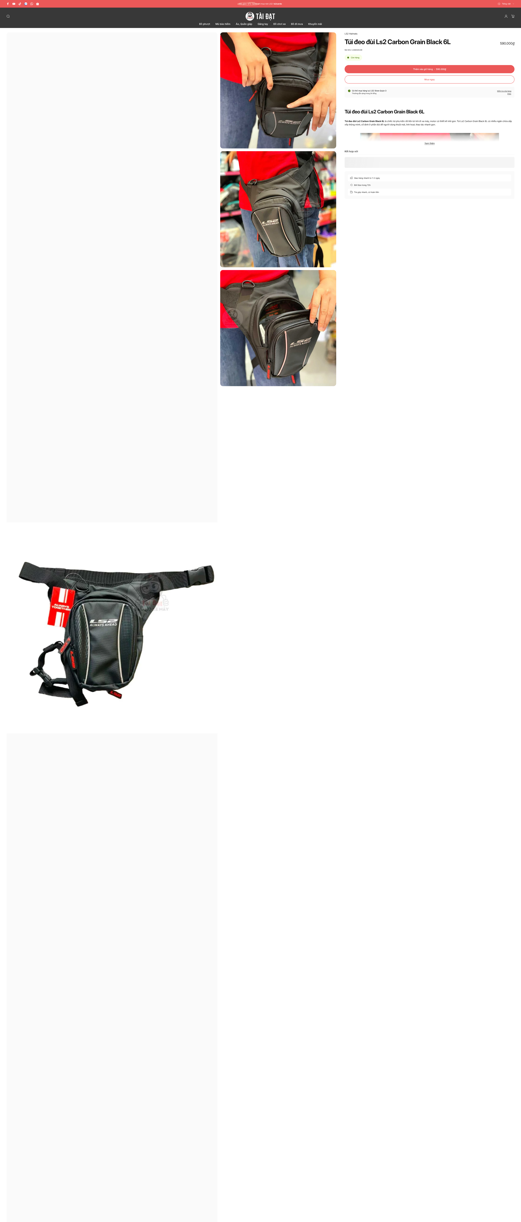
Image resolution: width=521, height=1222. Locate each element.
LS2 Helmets (351, 33)
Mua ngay (429, 79)
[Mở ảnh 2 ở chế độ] (278, 90)
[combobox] (506, 4)
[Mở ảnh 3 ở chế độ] (278, 209)
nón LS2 (269, 4)
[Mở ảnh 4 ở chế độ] (278, 328)
